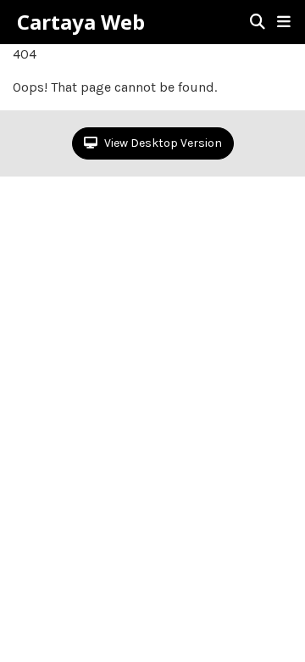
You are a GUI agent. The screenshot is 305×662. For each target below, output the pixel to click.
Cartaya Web (81, 22)
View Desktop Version (162, 143)
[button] (284, 22)
